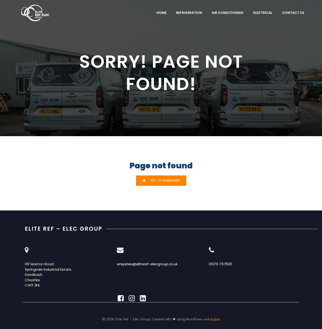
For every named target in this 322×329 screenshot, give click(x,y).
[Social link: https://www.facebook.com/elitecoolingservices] (122, 298)
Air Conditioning (228, 12)
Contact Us (293, 12)
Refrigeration (189, 12)
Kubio (215, 319)
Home (161, 12)
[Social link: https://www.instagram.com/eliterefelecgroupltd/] (133, 298)
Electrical (262, 12)
